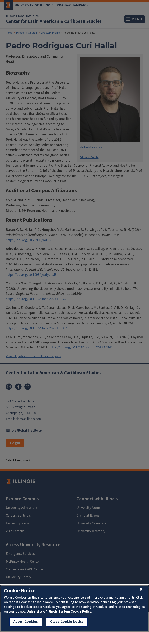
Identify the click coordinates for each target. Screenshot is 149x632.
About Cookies (25, 621)
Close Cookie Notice (67, 621)
